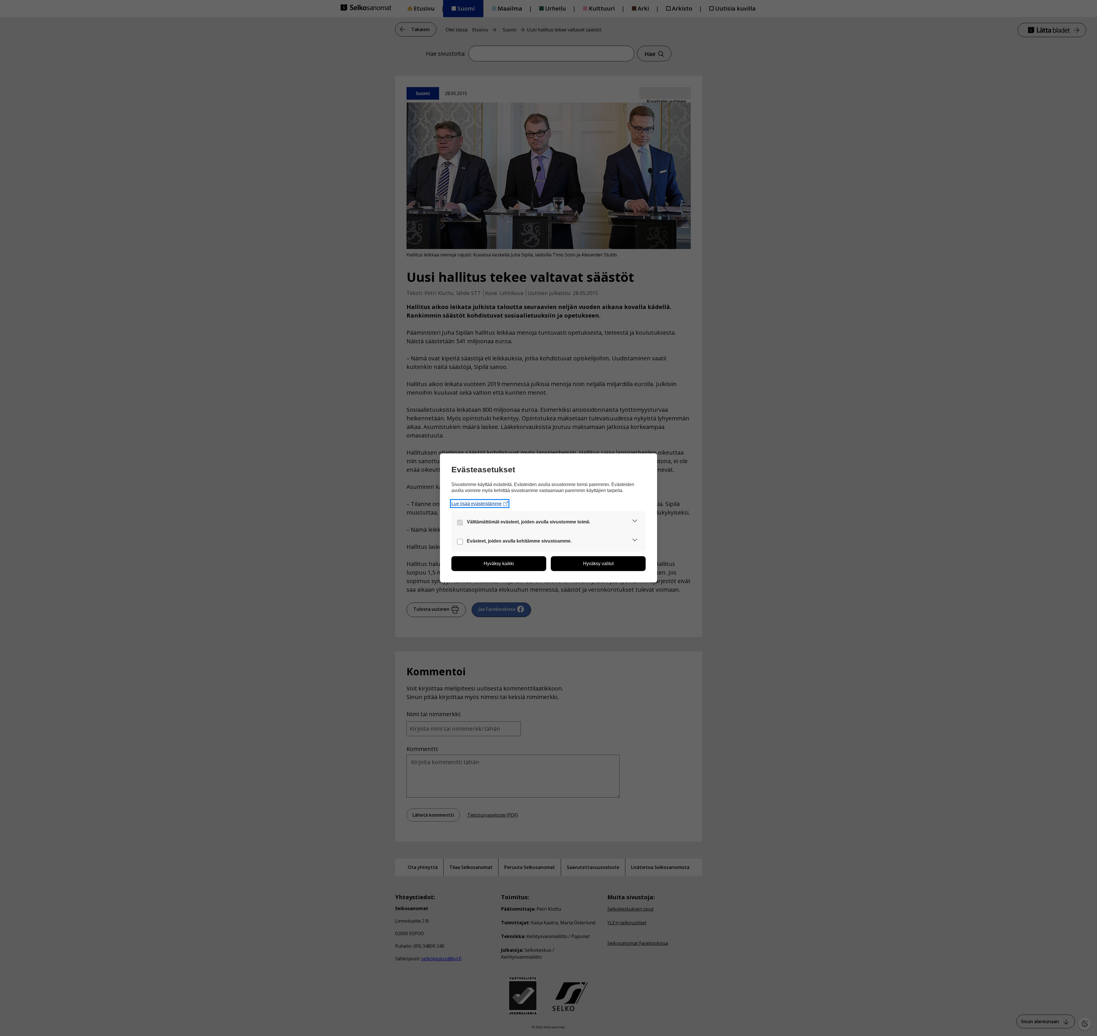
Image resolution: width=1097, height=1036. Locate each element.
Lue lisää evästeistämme (476, 503)
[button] (635, 522)
